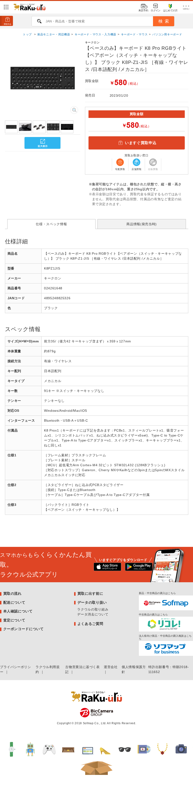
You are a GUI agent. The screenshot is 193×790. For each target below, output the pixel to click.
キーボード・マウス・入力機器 (95, 34)
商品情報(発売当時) (141, 224)
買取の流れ (12, 593)
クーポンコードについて (23, 629)
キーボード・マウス (134, 34)
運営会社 (111, 667)
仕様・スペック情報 (51, 224)
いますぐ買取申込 (140, 143)
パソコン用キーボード (167, 34)
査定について (14, 620)
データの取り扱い (92, 602)
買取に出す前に (90, 593)
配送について (14, 602)
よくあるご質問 (90, 624)
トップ (28, 34)
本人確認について (18, 611)
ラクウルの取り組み (92, 609)
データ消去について (92, 614)
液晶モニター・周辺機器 (53, 34)
